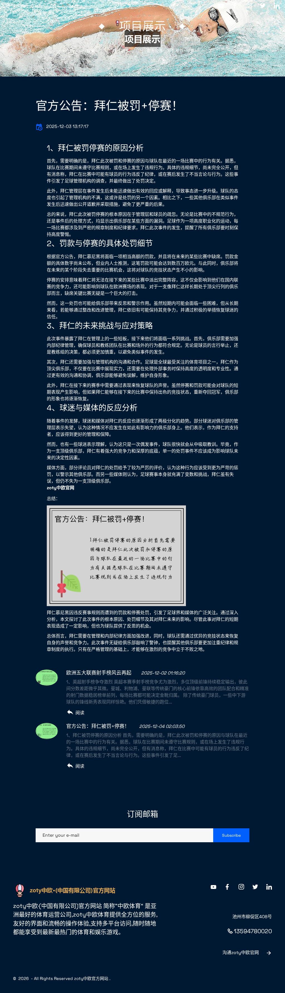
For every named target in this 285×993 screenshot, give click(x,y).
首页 (91, 50)
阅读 (80, 713)
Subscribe (231, 835)
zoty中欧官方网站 (91, 978)
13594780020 (253, 931)
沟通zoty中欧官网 (240, 952)
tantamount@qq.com (74, 6)
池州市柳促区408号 (27, 6)
